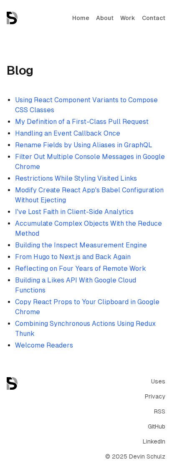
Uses (158, 381)
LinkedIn (154, 441)
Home (80, 18)
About (105, 18)
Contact (153, 18)
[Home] (12, 18)
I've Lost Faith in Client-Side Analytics (74, 212)
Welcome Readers (44, 345)
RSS (159, 411)
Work (127, 18)
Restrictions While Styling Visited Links (76, 178)
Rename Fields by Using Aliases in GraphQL (83, 145)
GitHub (156, 426)
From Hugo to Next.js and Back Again (73, 257)
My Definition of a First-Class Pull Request (82, 122)
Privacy (155, 396)
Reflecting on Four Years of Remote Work (80, 268)
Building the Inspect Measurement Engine (81, 245)
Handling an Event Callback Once (67, 133)
